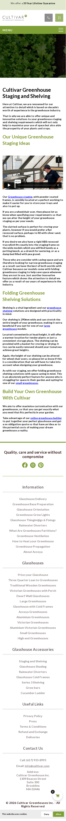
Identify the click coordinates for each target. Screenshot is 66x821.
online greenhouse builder (46, 418)
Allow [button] (58, 814)
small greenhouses (27, 383)
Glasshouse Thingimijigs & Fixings (33, 520)
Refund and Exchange (33, 731)
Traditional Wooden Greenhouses (33, 585)
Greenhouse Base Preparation (33, 504)
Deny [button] (46, 814)
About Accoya (33, 551)
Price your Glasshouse (33, 574)
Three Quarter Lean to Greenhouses (33, 580)
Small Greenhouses (33, 633)
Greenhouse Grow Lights (33, 514)
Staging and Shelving (33, 661)
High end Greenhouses (33, 638)
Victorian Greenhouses (33, 622)
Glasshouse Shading (32, 666)
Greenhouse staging (20, 196)
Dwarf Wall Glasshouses (33, 596)
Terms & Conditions (33, 726)
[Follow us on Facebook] (25, 466)
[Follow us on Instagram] (33, 466)
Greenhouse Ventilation (33, 536)
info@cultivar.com (37, 766)
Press (33, 721)
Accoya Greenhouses (33, 611)
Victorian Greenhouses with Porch (33, 590)
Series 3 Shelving (33, 682)
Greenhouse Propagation (33, 546)
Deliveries (33, 737)
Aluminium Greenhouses (32, 617)
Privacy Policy (32, 716)
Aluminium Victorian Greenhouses (33, 627)
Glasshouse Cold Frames (33, 677)
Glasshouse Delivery (33, 499)
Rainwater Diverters (33, 525)
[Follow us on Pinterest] (41, 466)
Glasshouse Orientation (33, 509)
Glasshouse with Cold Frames (33, 606)
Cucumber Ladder (33, 693)
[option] (33, 3)
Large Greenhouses (33, 601)
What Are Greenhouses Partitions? (33, 530)
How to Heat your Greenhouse (33, 541)
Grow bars (33, 687)
